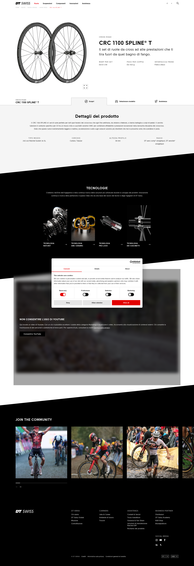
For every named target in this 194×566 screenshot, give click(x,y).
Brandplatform (160, 523)
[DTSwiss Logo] (23, 3)
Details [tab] (97, 269)
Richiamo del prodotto (135, 528)
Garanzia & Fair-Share (135, 520)
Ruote (36, 3)
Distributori (159, 514)
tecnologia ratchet (48, 244)
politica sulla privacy (102, 327)
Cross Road (43, 7)
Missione (74, 520)
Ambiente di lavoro (106, 517)
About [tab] (127, 269)
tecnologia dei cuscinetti (133, 244)
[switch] (86, 294)
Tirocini (102, 520)
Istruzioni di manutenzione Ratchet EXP (137, 524)
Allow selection (97, 303)
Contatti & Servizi (133, 514)
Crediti (83, 556)
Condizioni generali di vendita (116, 556)
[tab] (89, 101)
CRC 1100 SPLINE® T (56, 7)
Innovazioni (74, 3)
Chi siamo (75, 514)
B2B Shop (159, 520)
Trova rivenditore (133, 517)
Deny (68, 303)
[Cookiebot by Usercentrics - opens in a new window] (131, 262)
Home (17, 7)
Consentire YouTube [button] (32, 334)
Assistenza (86, 3)
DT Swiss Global (77, 517)
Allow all (126, 303)
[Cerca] (177, 3)
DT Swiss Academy (162, 517)
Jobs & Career (104, 514)
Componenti (60, 3)
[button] (20, 487)
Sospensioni (47, 3)
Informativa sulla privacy (96, 556)
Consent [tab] (67, 269)
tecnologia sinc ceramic (77, 244)
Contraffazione (76, 523)
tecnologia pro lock (104, 244)
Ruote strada (32, 7)
